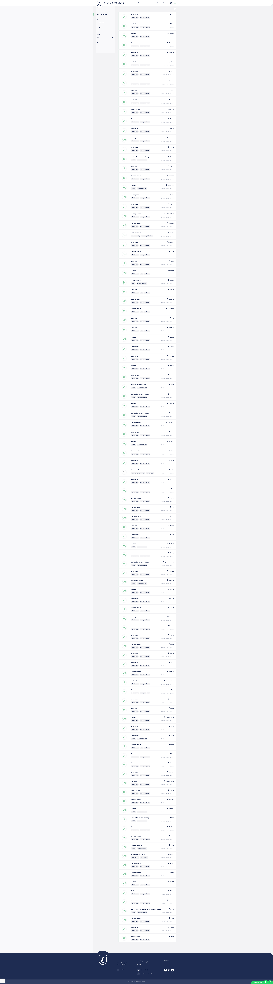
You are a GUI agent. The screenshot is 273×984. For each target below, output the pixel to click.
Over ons (159, 3)
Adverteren (152, 3)
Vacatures (145, 3)
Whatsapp (265, 982)
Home (139, 3)
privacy (143, 981)
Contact (165, 3)
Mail (270, 982)
